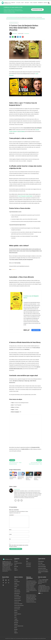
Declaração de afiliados (42, 568)
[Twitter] (15, 37)
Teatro (15, 615)
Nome (10, 529)
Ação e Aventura (17, 581)
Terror (15, 617)
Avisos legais (40, 563)
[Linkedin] (18, 37)
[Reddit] (3, 585)
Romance (15, 612)
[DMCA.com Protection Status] (43, 593)
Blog (27, 561)
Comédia (15, 583)
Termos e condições (41, 564)
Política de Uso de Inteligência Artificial (43, 572)
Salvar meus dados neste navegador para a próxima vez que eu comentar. (18, 546)
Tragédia (15, 619)
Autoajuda (16, 561)
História (15, 627)
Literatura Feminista (17, 600)
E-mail (10, 534)
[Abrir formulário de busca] (48, 3)
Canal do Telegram (21, 131)
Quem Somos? (28, 563)
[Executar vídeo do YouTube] (25, 87)
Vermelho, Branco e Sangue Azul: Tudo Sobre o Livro (21, 477)
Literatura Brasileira (17, 596)
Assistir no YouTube (37, 9)
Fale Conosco (28, 566)
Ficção (9, 17)
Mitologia (15, 629)
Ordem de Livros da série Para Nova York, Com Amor (13, 477)
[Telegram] (20, 37)
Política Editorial (41, 561)
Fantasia (15, 586)
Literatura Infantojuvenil (18, 603)
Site (10, 539)
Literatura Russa (17, 608)
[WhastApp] (13, 37)
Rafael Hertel (15, 33)
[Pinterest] (23, 37)
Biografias (16, 624)
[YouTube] (16, 500)
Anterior (12, 460)
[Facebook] (10, 37)
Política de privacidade (42, 566)
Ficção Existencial (13, 17)
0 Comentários (26, 33)
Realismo (15, 610)
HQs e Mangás (16, 595)
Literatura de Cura (17, 598)
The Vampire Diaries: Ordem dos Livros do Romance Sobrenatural (37, 478)
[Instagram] (19, 500)
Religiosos (16, 632)
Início (7, 17)
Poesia (15, 568)
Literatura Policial (17, 607)
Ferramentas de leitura (18, 563)
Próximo (39, 460)
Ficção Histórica (17, 593)
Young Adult (16, 620)
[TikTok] (22, 500)
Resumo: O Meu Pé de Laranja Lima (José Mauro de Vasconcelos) (29, 478)
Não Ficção (16, 566)
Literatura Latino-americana (19, 605)
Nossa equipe (28, 564)
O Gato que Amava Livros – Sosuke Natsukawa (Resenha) (15, 463)
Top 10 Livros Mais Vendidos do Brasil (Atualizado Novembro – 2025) (35, 463)
